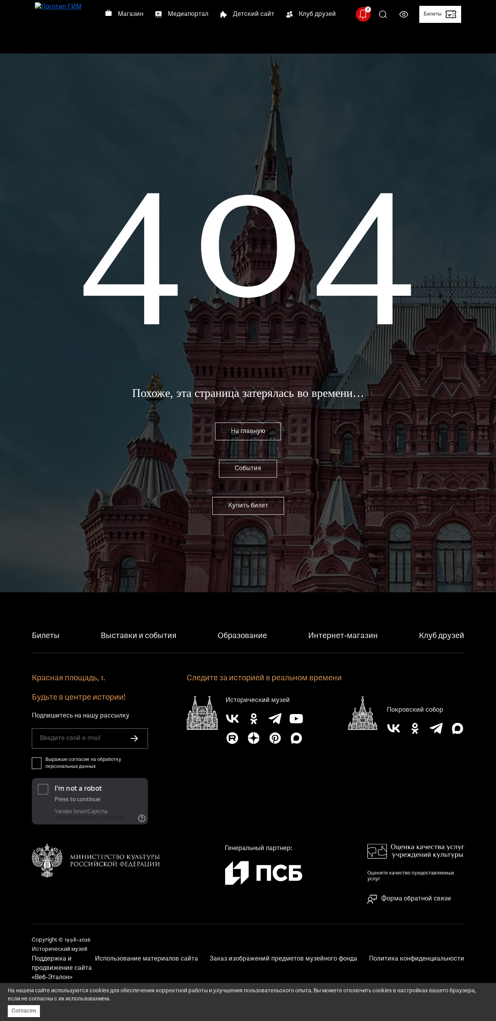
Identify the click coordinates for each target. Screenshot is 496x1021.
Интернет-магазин (343, 636)
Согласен (24, 1011)
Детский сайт (253, 14)
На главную (248, 431)
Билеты (46, 636)
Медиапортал (188, 14)
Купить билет (248, 506)
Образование (242, 636)
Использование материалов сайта (146, 959)
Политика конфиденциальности (416, 959)
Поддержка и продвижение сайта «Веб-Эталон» (62, 968)
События (248, 469)
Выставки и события (138, 636)
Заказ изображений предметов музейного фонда (283, 959)
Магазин (130, 14)
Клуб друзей (317, 14)
